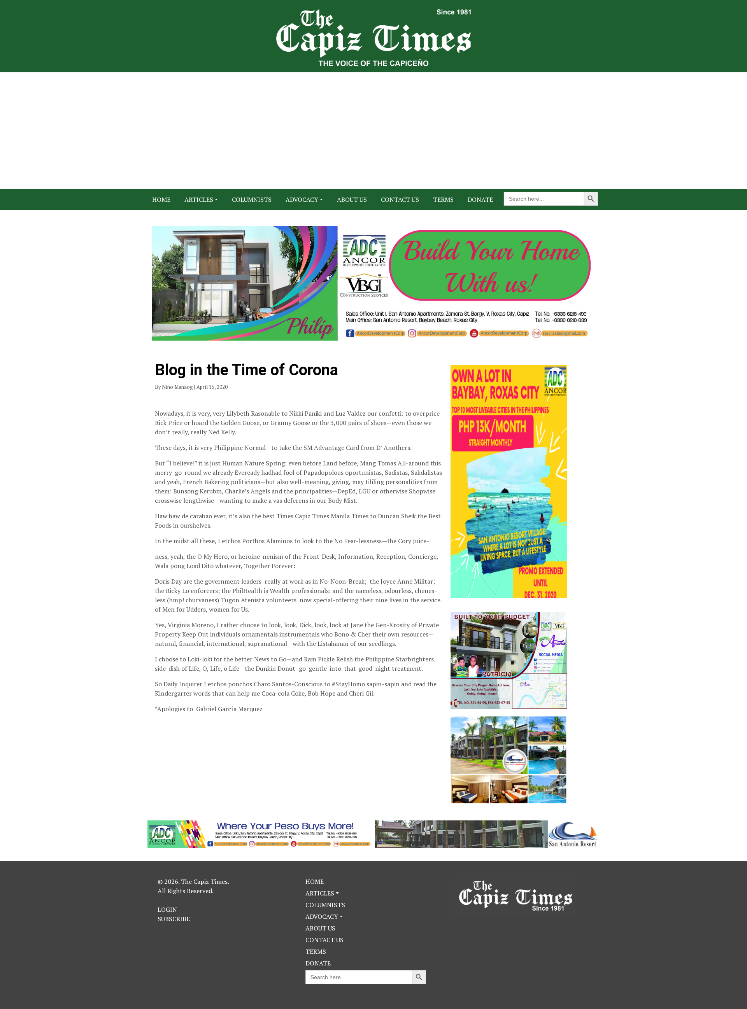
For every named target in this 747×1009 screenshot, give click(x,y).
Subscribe (174, 919)
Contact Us (400, 199)
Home (161, 199)
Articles (198, 199)
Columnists (252, 199)
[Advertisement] (373, 130)
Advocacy (302, 199)
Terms (443, 199)
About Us (352, 199)
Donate (480, 199)
